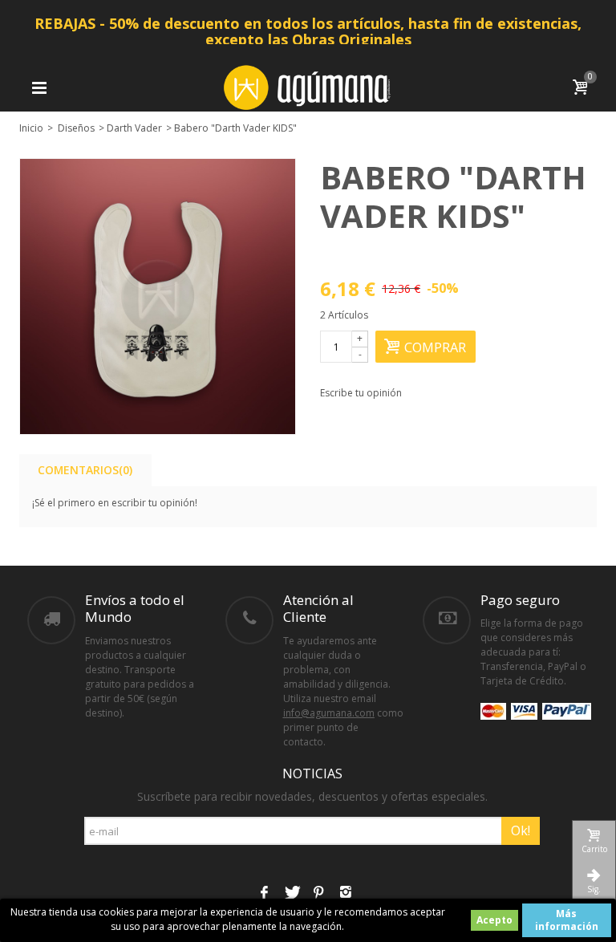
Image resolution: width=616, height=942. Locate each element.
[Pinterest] (318, 893)
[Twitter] (291, 893)
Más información (566, 920)
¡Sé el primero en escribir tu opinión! (114, 503)
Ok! (520, 830)
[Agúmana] (308, 86)
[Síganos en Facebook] (263, 893)
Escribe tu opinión (361, 393)
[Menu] (39, 87)
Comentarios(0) (85, 469)
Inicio (31, 128)
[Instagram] (345, 893)
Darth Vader (134, 128)
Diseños (76, 128)
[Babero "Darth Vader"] (157, 296)
